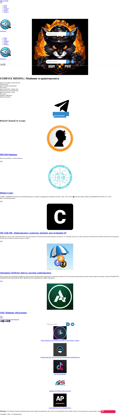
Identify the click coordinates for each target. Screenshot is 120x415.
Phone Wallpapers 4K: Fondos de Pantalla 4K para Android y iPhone (60, 340)
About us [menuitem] (6, 12)
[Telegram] (1, 321)
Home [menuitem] (5, 5)
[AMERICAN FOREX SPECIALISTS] (60, 383)
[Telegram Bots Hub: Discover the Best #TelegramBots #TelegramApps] (60, 350)
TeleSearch (3, 31)
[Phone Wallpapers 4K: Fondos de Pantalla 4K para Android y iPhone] (60, 333)
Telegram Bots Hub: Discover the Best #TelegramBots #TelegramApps (60, 357)
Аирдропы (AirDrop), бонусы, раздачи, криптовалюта (25, 273)
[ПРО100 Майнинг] (60, 138)
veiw (1, 161)
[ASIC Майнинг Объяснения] (60, 296)
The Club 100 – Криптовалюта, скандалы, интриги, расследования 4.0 (33, 233)
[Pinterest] (7, 321)
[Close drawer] (1, 2)
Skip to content (4, 0)
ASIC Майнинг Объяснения (13, 313)
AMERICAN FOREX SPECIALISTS (60, 391)
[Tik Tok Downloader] (60, 366)
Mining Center (6, 193)
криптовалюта (14, 319)
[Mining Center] (60, 177)
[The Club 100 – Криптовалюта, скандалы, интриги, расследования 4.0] (60, 217)
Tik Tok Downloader (60, 374)
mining (7, 319)
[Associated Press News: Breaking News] (60, 400)
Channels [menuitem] (6, 8)
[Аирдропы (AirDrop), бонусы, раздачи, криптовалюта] (60, 257)
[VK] (5, 321)
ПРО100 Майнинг (8, 154)
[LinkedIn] (9, 321)
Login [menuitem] (5, 7)
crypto (2, 319)
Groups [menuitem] (6, 10)
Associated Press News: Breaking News (60, 408)
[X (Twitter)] (3, 321)
